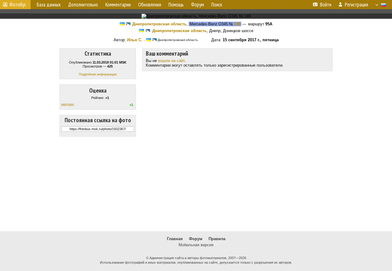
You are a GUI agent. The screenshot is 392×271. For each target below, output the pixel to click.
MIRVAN (67, 105)
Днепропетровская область (159, 24)
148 (237, 24)
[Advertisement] (196, 184)
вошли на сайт (171, 60)
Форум (195, 238)
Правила (217, 238)
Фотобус (17, 4)
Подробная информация (98, 74)
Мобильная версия (196, 245)
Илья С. (134, 40)
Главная (175, 238)
